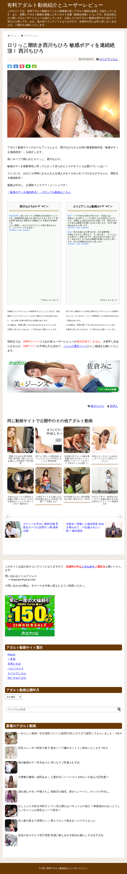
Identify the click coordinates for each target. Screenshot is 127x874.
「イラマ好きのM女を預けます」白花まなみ (91, 216)
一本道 (12, 659)
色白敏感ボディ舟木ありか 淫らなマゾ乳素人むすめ (49, 762)
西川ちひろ (97, 406)
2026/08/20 (13, 230)
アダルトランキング (50, 300)
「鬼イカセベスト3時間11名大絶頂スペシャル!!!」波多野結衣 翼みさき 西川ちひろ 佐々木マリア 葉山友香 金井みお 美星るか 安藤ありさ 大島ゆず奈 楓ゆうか (33, 219)
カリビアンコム (108, 59)
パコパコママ (15, 668)
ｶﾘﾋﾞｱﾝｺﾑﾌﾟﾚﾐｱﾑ (17, 678)
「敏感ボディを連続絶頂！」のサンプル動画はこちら (39, 192)
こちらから (88, 566)
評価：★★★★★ (24, 230)
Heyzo (11, 654)
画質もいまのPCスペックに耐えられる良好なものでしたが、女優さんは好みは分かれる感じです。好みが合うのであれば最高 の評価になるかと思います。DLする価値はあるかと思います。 (92, 222)
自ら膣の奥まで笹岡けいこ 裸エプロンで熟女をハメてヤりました (57, 820)
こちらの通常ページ (75, 346)
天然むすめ (14, 663)
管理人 (114, 406)
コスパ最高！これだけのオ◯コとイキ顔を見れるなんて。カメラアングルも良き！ (33, 226)
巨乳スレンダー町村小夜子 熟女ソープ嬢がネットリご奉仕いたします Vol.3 (62, 748)
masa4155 (14, 216)
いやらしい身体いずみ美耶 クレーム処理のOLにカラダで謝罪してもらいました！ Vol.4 (70, 733)
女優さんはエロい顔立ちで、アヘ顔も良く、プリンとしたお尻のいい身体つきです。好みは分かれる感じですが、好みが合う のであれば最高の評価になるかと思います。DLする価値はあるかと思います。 (92, 238)
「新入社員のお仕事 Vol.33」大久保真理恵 (90, 232)
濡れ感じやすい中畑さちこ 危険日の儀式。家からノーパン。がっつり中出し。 (64, 791)
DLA (70, 216)
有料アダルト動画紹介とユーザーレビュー (55, 5)
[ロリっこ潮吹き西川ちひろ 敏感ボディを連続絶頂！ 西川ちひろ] (15, 66)
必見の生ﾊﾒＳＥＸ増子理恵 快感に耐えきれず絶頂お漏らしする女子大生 (61, 835)
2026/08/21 (71, 228)
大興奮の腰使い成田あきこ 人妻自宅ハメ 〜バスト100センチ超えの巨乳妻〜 (63, 777)
